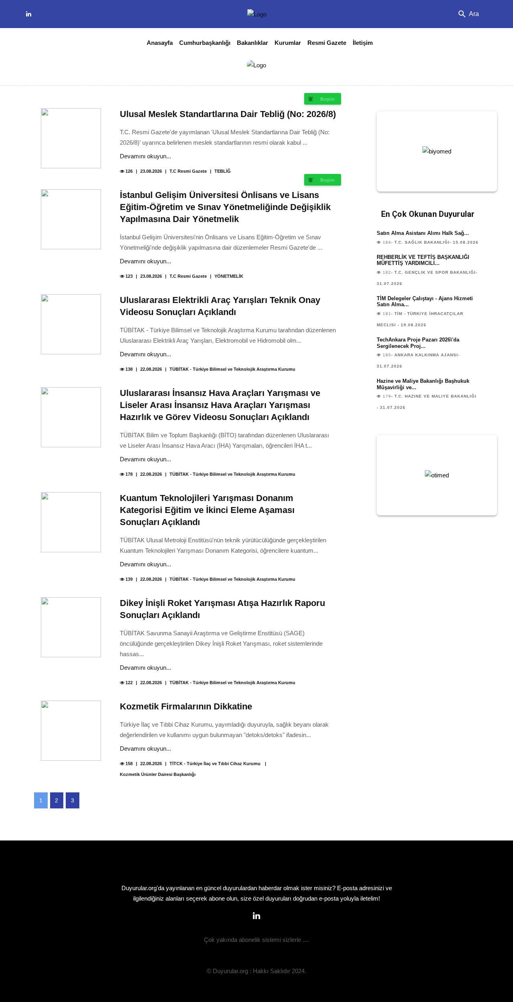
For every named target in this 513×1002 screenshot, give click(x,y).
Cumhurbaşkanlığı (204, 42)
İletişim (363, 42)
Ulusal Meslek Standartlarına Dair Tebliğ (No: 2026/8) (228, 114)
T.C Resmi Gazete (188, 171)
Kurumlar (288, 42)
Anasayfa (160, 42)
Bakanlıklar (252, 42)
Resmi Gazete (326, 42)
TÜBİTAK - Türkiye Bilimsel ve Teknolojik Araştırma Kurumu (232, 369)
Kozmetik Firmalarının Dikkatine (186, 706)
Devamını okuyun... (145, 156)
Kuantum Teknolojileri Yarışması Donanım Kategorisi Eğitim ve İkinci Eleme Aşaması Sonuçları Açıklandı (207, 510)
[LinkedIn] (28, 14)
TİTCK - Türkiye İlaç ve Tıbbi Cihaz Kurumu (216, 763)
